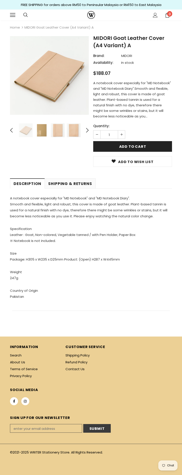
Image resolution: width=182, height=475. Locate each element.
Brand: (99, 55)
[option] (49, 75)
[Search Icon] (25, 15)
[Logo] (91, 15)
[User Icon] (155, 15)
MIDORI (126, 55)
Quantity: (101, 126)
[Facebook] (14, 401)
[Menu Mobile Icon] (12, 15)
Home (15, 27)
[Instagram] (25, 401)
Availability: (103, 62)
